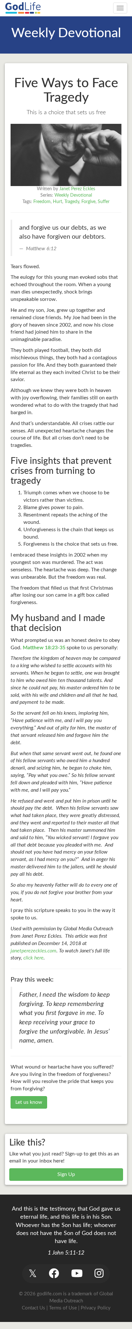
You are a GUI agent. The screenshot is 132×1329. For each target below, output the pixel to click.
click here (33, 957)
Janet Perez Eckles (77, 189)
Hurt (57, 202)
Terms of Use (63, 1308)
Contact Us (33, 1308)
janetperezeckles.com (33, 950)
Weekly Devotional (73, 195)
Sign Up (66, 1174)
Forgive (88, 202)
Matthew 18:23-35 (44, 647)
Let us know (28, 1102)
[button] (32, 1273)
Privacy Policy (96, 1308)
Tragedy (71, 202)
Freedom (42, 202)
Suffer (104, 202)
